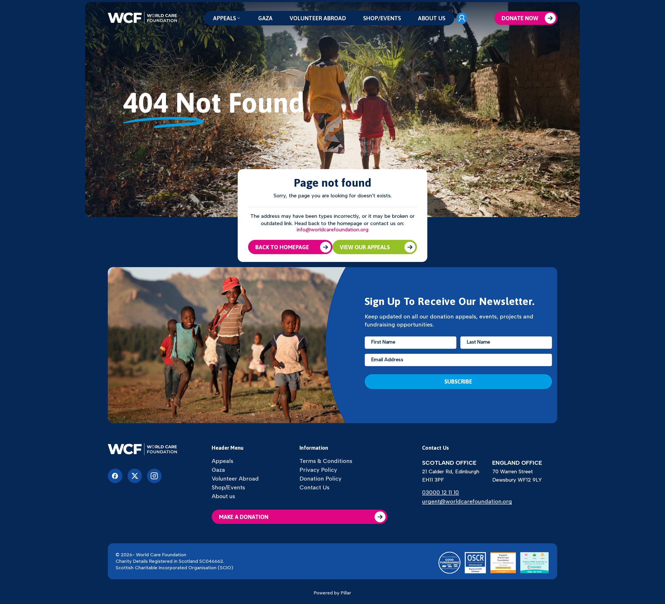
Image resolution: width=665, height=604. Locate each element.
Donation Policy (321, 479)
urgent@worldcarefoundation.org (467, 501)
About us (431, 18)
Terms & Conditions (326, 461)
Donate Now (520, 18)
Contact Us (314, 487)
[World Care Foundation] (142, 449)
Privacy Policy (318, 470)
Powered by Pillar (332, 593)
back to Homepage (282, 247)
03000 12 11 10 (440, 492)
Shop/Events (382, 18)
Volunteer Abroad (318, 18)
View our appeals (365, 247)
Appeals (224, 18)
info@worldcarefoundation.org (332, 229)
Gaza (265, 18)
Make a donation (243, 516)
